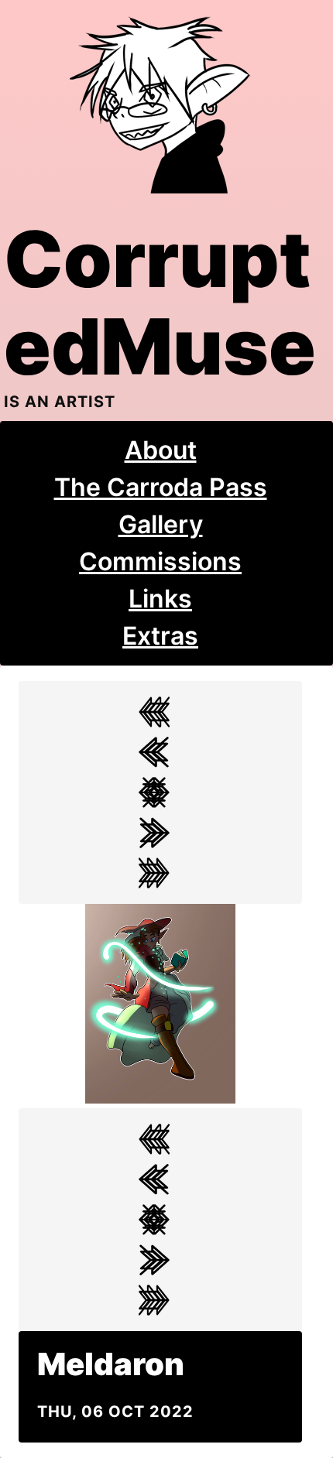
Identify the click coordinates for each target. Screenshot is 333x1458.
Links (160, 599)
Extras (160, 636)
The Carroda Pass (160, 487)
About (161, 450)
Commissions (160, 561)
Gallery (160, 524)
